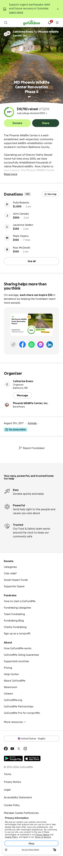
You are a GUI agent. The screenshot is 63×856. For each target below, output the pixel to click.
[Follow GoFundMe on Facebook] (6, 748)
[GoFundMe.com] (31, 23)
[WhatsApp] (31, 344)
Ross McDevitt (21, 247)
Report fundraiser (34, 448)
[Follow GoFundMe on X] (19, 748)
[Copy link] (13, 344)
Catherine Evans (23, 381)
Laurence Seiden (23, 224)
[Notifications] (49, 22)
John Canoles (21, 213)
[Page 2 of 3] (32, 96)
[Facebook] (22, 344)
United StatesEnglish (33, 738)
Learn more (16, 12)
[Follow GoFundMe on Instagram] (25, 748)
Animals (32, 423)
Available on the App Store (32, 758)
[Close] (57, 9)
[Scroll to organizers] (8, 33)
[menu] (57, 22)
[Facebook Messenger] (40, 344)
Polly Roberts (21, 202)
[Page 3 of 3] (34, 96)
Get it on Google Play (13, 758)
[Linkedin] (49, 344)
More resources (13, 721)
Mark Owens (21, 236)
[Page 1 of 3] (29, 96)
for (36, 33)
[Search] (6, 22)
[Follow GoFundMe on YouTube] (12, 748)
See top (52, 194)
